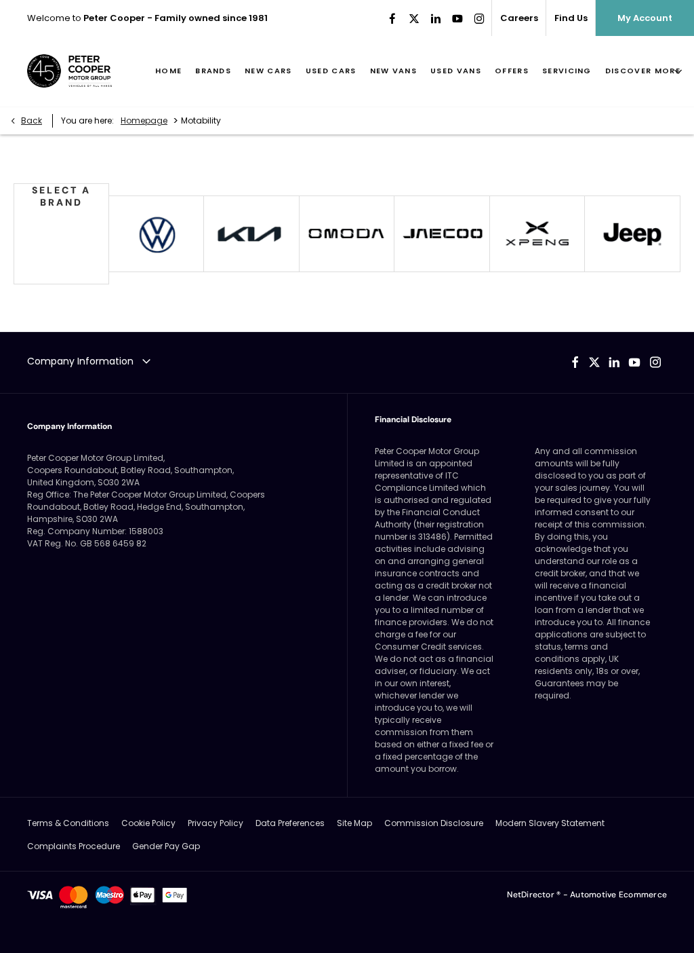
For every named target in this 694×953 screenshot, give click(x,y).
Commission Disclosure (433, 823)
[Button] (632, 234)
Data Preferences (290, 823)
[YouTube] (457, 18)
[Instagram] (479, 18)
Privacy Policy (215, 823)
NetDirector (531, 894)
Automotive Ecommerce (618, 894)
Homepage (144, 120)
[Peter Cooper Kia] (251, 234)
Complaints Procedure (73, 846)
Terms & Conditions (68, 823)
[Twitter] (414, 18)
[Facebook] (392, 18)
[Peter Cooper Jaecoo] (441, 234)
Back (31, 120)
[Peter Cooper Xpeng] (537, 234)
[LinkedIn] (436, 18)
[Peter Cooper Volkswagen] (156, 234)
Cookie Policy (148, 823)
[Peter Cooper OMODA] (347, 234)
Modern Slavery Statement (550, 823)
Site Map (354, 823)
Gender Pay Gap (166, 846)
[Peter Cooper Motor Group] (69, 71)
